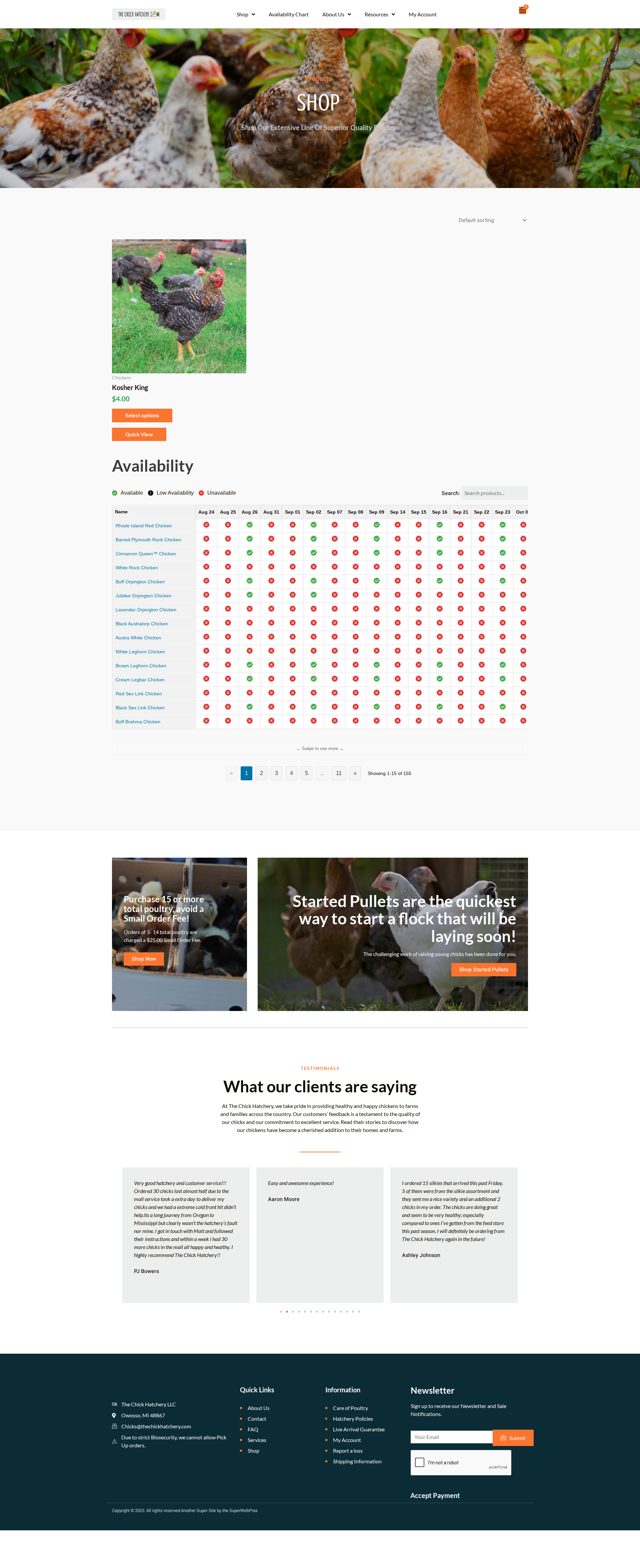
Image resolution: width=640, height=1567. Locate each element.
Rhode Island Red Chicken (144, 525)
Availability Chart (289, 14)
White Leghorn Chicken (140, 651)
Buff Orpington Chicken (140, 581)
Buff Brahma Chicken (138, 721)
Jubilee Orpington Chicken (143, 595)
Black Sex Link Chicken (140, 707)
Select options (142, 415)
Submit (517, 1438)
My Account (423, 14)
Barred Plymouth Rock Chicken (148, 539)
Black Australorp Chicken (142, 623)
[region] (320, 620)
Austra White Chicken (138, 637)
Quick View (139, 434)
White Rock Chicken (137, 567)
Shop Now (144, 959)
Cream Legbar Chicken (140, 679)
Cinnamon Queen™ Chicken (146, 553)
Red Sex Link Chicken (139, 693)
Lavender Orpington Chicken (146, 609)
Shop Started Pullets (483, 970)
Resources (376, 14)
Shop (242, 14)
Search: (451, 493)
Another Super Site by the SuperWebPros (219, 1510)
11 (339, 773)
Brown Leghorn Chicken (141, 665)
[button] (281, 1312)
